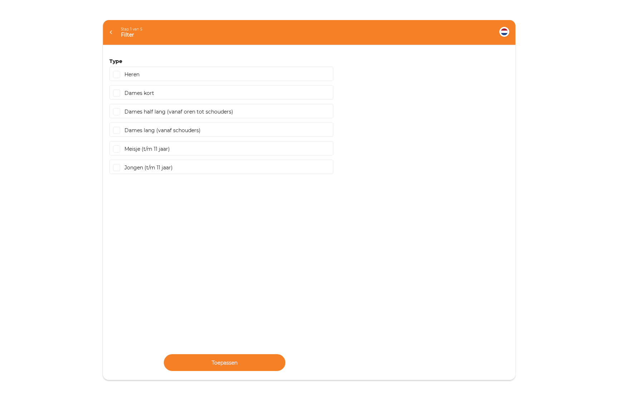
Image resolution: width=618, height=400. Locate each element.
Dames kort (139, 93)
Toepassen (224, 363)
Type (115, 61)
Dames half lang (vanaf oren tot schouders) (178, 112)
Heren (131, 74)
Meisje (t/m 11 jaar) (147, 149)
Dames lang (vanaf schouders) (162, 130)
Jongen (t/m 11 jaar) (148, 167)
